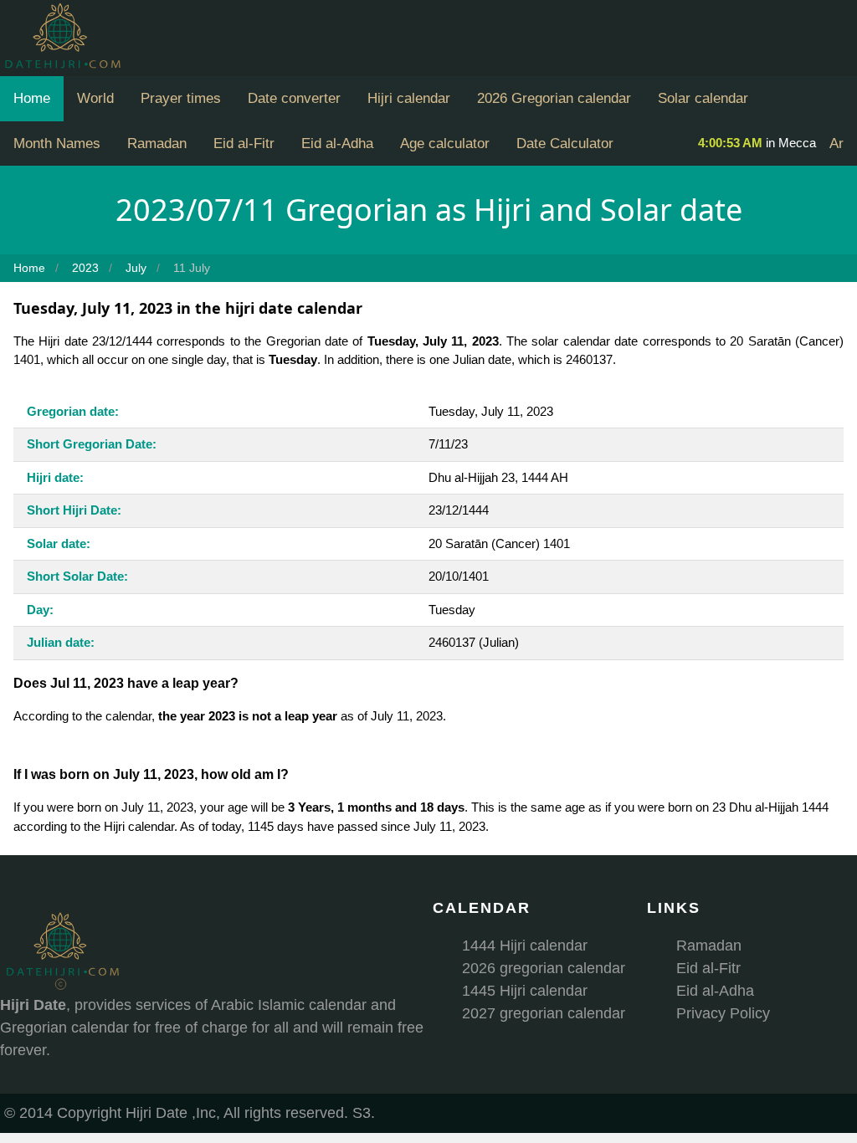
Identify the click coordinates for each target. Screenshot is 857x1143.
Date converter (294, 98)
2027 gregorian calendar (543, 1013)
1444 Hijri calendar (525, 945)
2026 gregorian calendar (543, 968)
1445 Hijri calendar (525, 990)
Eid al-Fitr (244, 143)
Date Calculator (564, 143)
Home (31, 98)
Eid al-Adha (337, 143)
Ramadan (157, 143)
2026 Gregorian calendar (554, 98)
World (95, 98)
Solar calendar (703, 98)
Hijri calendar (408, 98)
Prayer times (181, 98)
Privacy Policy (723, 1013)
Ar (836, 143)
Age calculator (445, 143)
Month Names (56, 143)
